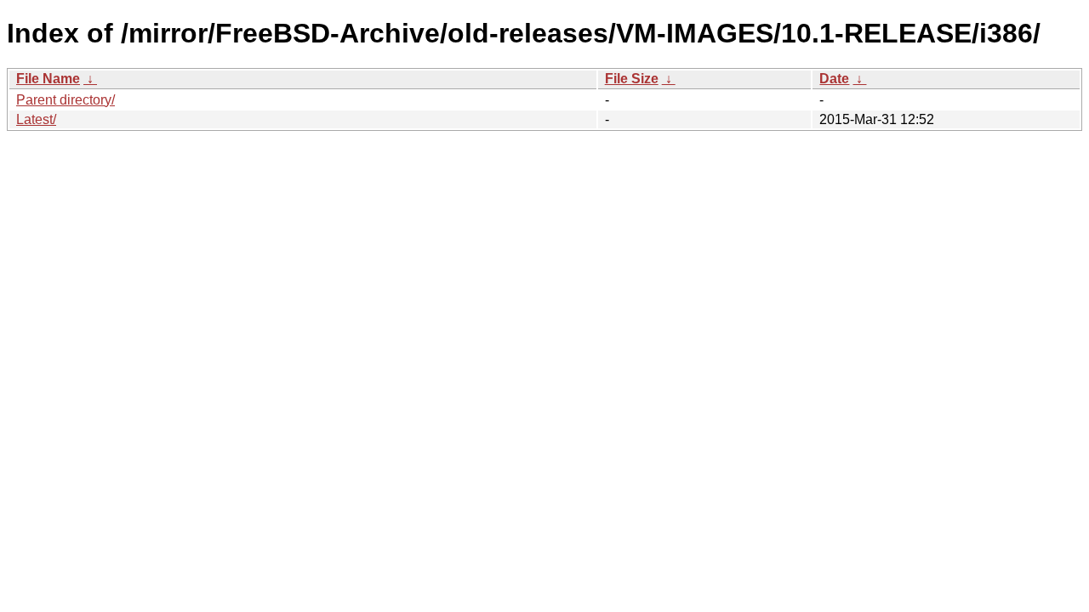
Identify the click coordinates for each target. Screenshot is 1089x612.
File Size (632, 78)
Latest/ (36, 119)
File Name (48, 78)
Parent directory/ (65, 100)
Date (834, 78)
